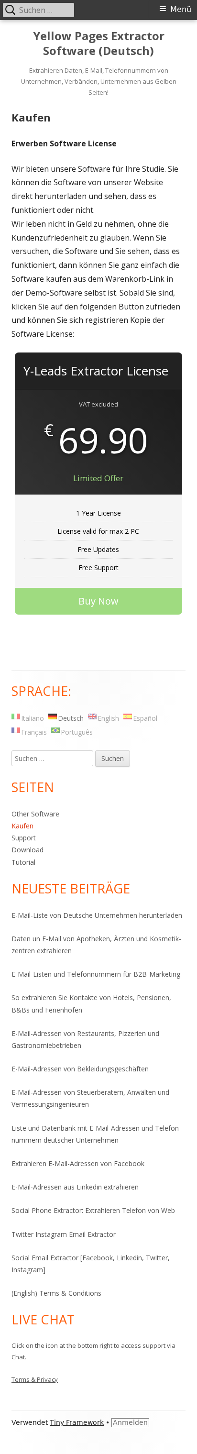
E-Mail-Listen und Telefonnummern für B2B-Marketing (95, 974)
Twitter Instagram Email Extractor (63, 1234)
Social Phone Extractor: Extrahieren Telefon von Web (93, 1210)
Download (27, 849)
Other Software (35, 813)
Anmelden (130, 1422)
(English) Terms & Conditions (56, 1293)
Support (23, 837)
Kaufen (22, 825)
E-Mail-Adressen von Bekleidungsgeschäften (80, 1068)
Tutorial (23, 862)
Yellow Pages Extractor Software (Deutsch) (98, 43)
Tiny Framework (77, 1422)
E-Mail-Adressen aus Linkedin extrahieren (75, 1186)
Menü (180, 9)
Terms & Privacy (34, 1379)
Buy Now (98, 601)
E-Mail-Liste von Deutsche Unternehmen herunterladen (96, 915)
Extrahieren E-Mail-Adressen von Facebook (77, 1163)
